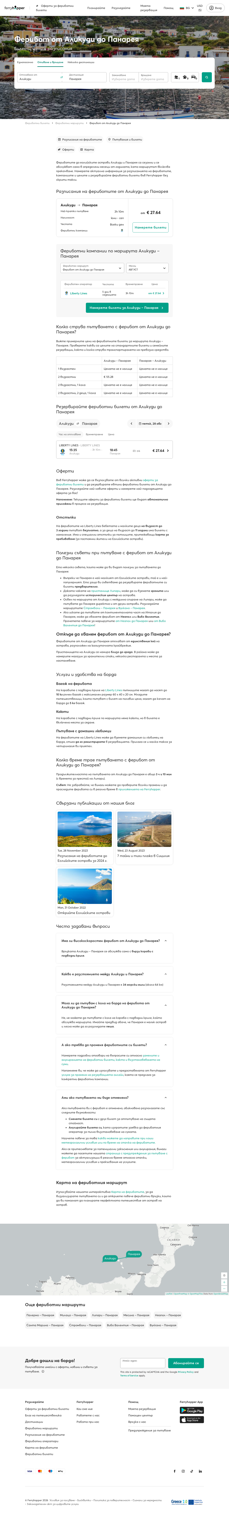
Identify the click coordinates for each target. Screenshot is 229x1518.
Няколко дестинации (81, 62)
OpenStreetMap (220, 1294)
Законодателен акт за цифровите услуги (53, 1504)
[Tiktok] (191, 1471)
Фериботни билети (37, 123)
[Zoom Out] (224, 1289)
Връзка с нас (137, 1422)
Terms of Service (129, 1375)
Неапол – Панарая (168, 1315)
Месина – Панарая (136, 1315)
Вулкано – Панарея (131, 608)
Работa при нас (88, 1422)
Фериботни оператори (41, 1441)
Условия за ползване (62, 1500)
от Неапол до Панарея (132, 621)
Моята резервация (148, 8)
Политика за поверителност (111, 1500)
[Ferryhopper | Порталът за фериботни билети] (14, 8)
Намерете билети (150, 227)
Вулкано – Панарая (163, 1325)
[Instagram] (183, 1471)
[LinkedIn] (200, 1471)
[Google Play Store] (192, 1410)
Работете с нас (88, 1415)
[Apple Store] (192, 1419)
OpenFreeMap (180, 1294)
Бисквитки (84, 1500)
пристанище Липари (105, 591)
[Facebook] (174, 1471)
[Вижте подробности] (42, 1371)
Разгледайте (121, 8)
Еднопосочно (25, 62)
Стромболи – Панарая (85, 1325)
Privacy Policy (186, 1371)
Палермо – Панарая (40, 1315)
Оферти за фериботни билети (55, 8)
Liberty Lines (113, 690)
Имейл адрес (130, 1361)
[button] (78, 423)
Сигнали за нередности (147, 1500)
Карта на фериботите (127, 1192)
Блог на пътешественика (43, 1415)
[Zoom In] (224, 1282)
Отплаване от (28, 75)
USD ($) (200, 8)
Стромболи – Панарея (99, 608)
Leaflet (169, 1294)
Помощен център (140, 1415)
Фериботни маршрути (69, 123)
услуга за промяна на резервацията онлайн (92, 1075)
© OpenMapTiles (195, 1294)
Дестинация (76, 75)
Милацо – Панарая (73, 1315)
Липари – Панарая (105, 1315)
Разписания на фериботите (45, 1434)
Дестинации (34, 1422)
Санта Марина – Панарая (45, 1325)
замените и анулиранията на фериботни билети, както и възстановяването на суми (111, 1060)
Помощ (168, 8)
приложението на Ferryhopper (139, 789)
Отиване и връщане (50, 62)
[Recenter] (224, 1275)
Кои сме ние (85, 1409)
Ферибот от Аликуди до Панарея (110, 123)
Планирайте (96, 8)
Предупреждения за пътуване (149, 1430)
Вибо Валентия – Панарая (125, 1325)
